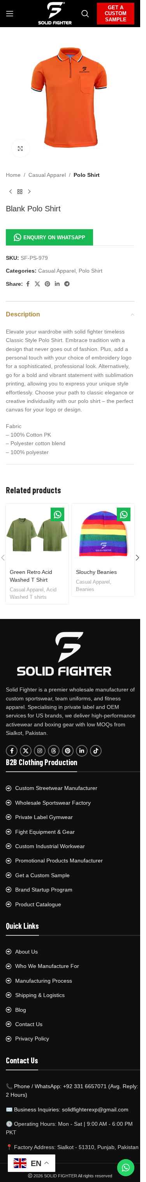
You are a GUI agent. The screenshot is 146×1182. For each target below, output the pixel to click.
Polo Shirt (87, 175)
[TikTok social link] (96, 751)
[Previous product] (10, 191)
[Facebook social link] (27, 284)
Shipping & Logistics (40, 995)
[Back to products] (20, 191)
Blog (20, 1010)
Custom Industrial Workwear (50, 846)
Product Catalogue (38, 904)
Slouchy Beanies (96, 572)
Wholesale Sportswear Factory (53, 803)
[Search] (85, 13)
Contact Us (28, 1024)
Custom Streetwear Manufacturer (56, 788)
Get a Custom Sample (42, 875)
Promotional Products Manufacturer (59, 860)
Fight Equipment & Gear (45, 832)
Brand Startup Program (43, 889)
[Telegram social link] (67, 284)
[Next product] (29, 191)
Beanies (85, 589)
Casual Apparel (47, 175)
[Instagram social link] (40, 751)
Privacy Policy (32, 1038)
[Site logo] (55, 13)
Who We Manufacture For (47, 966)
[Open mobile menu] (10, 13)
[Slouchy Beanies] (103, 535)
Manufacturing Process (43, 981)
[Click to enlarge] (20, 148)
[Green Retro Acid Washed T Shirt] (37, 535)
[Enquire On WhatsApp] (57, 514)
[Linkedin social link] (57, 284)
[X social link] (37, 284)
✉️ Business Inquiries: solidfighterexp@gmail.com (67, 1109)
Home (13, 175)
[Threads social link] (54, 751)
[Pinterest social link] (47, 284)
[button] (137, 557)
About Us (26, 952)
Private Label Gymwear (44, 817)
